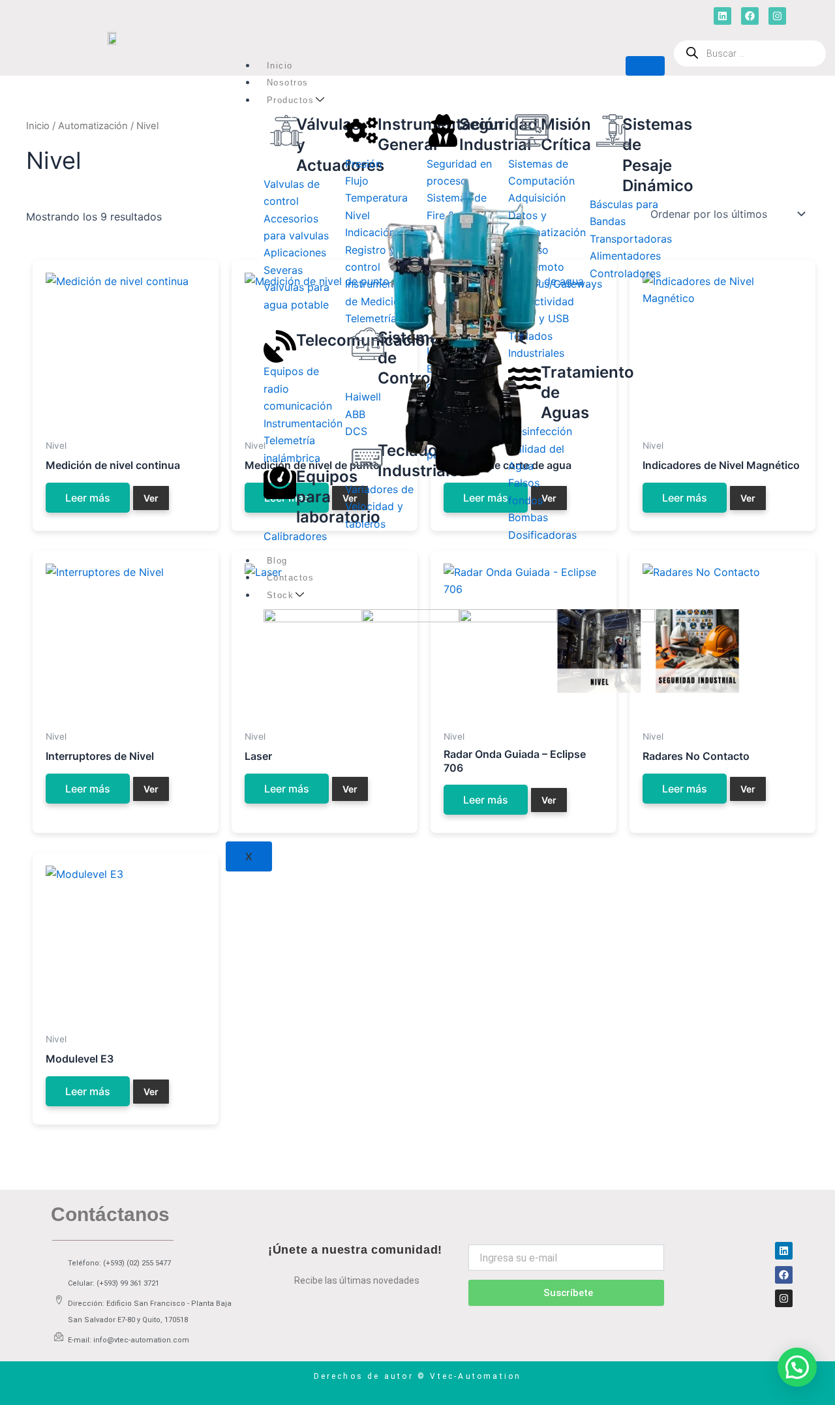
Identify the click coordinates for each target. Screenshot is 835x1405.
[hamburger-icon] (645, 66)
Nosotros (288, 82)
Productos (290, 100)
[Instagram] (784, 1298)
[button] (797, 1367)
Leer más (87, 497)
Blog (277, 561)
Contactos (290, 577)
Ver (151, 498)
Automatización (93, 126)
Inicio (280, 65)
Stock (280, 595)
